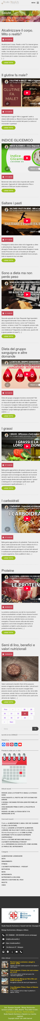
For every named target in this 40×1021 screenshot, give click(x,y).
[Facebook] (8, 952)
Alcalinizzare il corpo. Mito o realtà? (17, 32)
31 (11, 713)
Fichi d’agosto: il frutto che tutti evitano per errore (19, 799)
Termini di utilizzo (28, 1012)
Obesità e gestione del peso (12, 880)
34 (31, 713)
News (4, 872)
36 (11, 718)
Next (11, 722)
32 (18, 713)
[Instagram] (4, 952)
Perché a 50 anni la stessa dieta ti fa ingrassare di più (16, 813)
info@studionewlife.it (12, 939)
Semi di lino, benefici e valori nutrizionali (18, 646)
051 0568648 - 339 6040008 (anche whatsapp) (21, 935)
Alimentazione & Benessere (12, 856)
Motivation (6, 869)
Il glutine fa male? (14, 74)
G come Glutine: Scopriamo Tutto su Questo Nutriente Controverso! (17, 835)
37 (18, 718)
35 (5, 718)
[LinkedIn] (12, 952)
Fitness (4, 864)
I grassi (7, 428)
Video (4, 885)
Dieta (3, 859)
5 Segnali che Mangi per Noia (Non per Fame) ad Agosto (19, 803)
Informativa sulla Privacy (14, 1012)
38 (25, 718)
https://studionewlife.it (13, 943)
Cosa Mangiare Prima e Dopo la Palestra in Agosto (18, 808)
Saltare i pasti (12, 202)
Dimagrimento (7, 861)
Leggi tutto (8, 63)
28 (24, 709)
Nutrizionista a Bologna (11, 877)
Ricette (4, 882)
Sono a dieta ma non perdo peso (17, 274)
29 (31, 709)
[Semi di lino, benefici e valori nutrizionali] (20, 668)
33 (25, 713)
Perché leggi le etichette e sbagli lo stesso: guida (19, 794)
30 (5, 713)
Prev (5, 709)
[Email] (17, 952)
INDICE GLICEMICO (17, 140)
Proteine (8, 570)
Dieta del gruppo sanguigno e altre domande (14, 352)
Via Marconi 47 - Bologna (14, 947)
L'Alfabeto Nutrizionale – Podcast (15, 867)
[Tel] (21, 952)
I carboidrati (10, 500)
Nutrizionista (7, 874)
